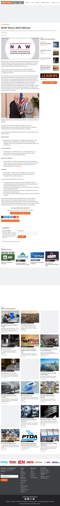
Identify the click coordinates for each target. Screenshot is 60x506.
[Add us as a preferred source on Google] (17, 217)
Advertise (19, 501)
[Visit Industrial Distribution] (38, 462)
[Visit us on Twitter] (31, 499)
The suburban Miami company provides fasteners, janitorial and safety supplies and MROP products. (9, 400)
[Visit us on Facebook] (25, 499)
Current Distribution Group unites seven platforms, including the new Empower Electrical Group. (48, 448)
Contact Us (13, 501)
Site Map (52, 501)
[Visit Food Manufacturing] (13, 462)
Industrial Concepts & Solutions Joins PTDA (29, 420)
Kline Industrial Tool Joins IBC (8, 373)
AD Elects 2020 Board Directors (7, 263)
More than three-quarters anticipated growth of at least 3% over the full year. (29, 354)
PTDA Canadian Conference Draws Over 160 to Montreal (48, 349)
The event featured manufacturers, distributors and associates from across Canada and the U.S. (48, 353)
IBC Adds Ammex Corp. (26, 395)
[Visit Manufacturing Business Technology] (55, 462)
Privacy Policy (25, 501)
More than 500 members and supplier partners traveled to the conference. (48, 377)
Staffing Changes (19, 261)
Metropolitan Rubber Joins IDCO (48, 419)
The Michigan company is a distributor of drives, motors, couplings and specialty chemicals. (29, 424)
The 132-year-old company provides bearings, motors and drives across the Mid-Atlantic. (29, 328)
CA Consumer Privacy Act (43, 501)
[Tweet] (11, 217)
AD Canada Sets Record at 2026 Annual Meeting (48, 373)
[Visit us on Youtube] (33, 499)
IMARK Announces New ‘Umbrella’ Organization (48, 444)
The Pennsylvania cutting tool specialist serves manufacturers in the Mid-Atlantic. (10, 375)
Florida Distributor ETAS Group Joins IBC (9, 396)
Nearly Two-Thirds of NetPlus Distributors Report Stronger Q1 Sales (45, 67)
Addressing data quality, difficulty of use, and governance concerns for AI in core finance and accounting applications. (10, 329)
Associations (5, 24)
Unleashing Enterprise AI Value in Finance (9, 325)
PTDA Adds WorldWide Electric (9, 443)
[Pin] (14, 217)
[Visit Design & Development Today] (4, 462)
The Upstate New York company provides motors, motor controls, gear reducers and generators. (10, 447)
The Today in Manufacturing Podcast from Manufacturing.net (52, 264)
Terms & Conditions (33, 501)
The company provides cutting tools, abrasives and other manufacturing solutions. (9, 352)
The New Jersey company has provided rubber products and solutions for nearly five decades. (48, 423)
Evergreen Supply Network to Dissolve (47, 396)
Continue (21, 236)
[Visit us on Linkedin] (28, 499)
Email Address (21, 230)
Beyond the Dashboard (46, 43)
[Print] (2, 217)
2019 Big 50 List (18, 166)
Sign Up (4, 480)
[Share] (5, 217)
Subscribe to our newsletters (20, 213)
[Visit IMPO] (30, 462)
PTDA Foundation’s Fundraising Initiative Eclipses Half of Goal (28, 444)
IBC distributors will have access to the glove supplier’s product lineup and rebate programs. (30, 399)
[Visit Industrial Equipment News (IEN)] (21, 462)
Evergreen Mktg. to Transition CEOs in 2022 (22, 263)
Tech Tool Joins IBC (45, 58)
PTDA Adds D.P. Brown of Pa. (45, 51)
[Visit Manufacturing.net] (47, 462)
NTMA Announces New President (37, 263)
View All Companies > (49, 82)
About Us (8, 501)
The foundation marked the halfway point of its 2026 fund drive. (30, 447)
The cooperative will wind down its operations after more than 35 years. (48, 399)
